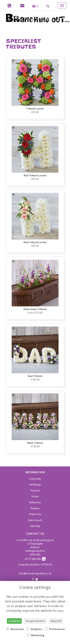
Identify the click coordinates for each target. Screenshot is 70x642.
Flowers (35, 508)
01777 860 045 (33, 559)
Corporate (35, 478)
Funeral (35, 490)
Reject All (56, 621)
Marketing (37, 635)
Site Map (35, 526)
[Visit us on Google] (37, 579)
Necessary (17, 629)
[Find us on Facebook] (33, 579)
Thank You (35, 514)
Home (35, 496)
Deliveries (35, 502)
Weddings (35, 484)
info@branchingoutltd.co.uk (35, 573)
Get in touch (35, 520)
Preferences (57, 629)
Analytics (36, 629)
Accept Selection (35, 621)
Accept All (14, 621)
